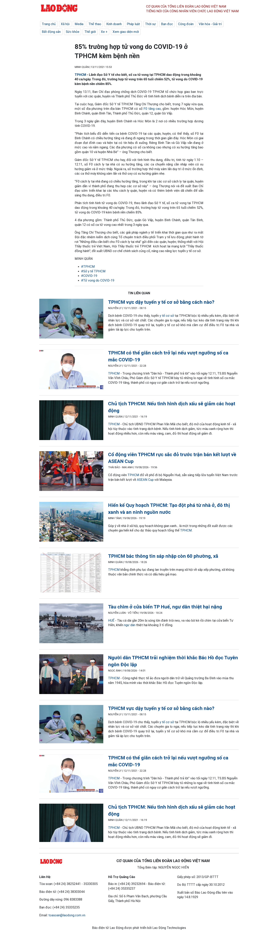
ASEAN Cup (145, 480)
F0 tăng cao (152, 109)
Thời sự (150, 24)
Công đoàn (186, 24)
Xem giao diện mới (126, 32)
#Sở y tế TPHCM (93, 271)
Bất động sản (51, 32)
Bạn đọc (167, 24)
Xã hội (65, 24)
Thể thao (94, 24)
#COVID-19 (89, 276)
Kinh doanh (114, 24)
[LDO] (71, 319)
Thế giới (90, 32)
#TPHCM (88, 266)
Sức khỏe (72, 32)
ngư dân (129, 625)
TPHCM (80, 75)
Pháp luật (133, 24)
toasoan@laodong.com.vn (66, 915)
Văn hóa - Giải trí (210, 24)
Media (79, 24)
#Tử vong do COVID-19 (97, 280)
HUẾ (111, 620)
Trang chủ (49, 24)
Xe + (104, 32)
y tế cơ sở (167, 316)
